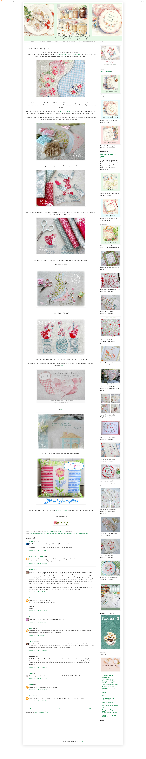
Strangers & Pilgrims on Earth (110, 710)
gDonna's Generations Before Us (109, 716)
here (62, 365)
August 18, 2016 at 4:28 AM (38, 610)
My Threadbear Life (108, 686)
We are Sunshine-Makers (109, 712)
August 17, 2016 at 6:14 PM (38, 550)
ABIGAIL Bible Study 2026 (68, 41)
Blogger (81, 741)
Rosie (31, 617)
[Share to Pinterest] (71, 531)
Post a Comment (32, 705)
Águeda (31, 541)
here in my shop (61, 510)
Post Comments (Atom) (42, 712)
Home (26, 41)
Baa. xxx (32, 695)
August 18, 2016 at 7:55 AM (38, 622)
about (103, 41)
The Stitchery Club (67, 111)
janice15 (32, 641)
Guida (31, 684)
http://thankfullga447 (36, 556)
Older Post (92, 709)
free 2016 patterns (57, 533)
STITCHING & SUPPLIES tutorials (91, 41)
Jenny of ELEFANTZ (108, 702)
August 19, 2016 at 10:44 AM (38, 701)
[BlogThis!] (67, 531)
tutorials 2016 (83, 533)
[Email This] (65, 531)
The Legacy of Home (108, 698)
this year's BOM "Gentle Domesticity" (68, 54)
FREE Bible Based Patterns (53, 41)
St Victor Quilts (107, 675)
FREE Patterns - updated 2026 (37, 41)
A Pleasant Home (107, 699)
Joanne (31, 598)
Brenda (31, 569)
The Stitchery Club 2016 (71, 533)
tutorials (79, 41)
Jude (30, 628)
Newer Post (29, 709)
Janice (104, 692)
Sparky (31, 673)
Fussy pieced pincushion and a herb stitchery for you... (110, 705)
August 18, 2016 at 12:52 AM (38, 563)
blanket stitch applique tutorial (41, 533)
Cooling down (106, 677)
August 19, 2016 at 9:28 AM (38, 689)
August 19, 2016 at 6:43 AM (38, 678)
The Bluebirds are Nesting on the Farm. (109, 680)
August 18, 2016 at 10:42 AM (38, 667)
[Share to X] (68, 531)
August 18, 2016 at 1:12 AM (38, 592)
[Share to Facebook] (70, 531)
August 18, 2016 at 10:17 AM (38, 635)
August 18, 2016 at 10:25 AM (38, 650)
